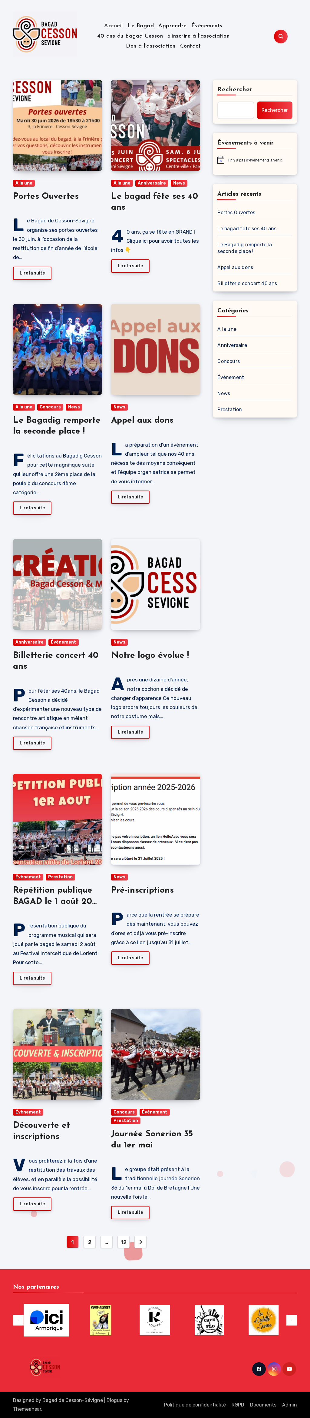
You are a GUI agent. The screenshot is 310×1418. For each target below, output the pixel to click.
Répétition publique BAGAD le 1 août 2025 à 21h (57, 901)
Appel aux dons (142, 420)
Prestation (60, 877)
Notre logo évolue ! (150, 655)
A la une (23, 183)
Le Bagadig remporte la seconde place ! (244, 248)
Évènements (207, 26)
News (179, 183)
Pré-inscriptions (142, 890)
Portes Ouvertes (46, 196)
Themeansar (27, 1409)
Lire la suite (32, 273)
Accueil (113, 26)
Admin (289, 1405)
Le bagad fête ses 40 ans (246, 228)
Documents (263, 1405)
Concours (50, 407)
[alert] (254, 160)
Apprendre (172, 26)
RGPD (238, 1405)
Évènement (63, 642)
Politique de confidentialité (195, 1405)
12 (123, 1242)
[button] (18, 1320)
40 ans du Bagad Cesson (130, 36)
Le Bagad (140, 26)
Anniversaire (152, 183)
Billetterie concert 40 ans (247, 283)
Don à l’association (151, 46)
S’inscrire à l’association (198, 36)
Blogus (114, 1400)
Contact (190, 46)
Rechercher (234, 90)
